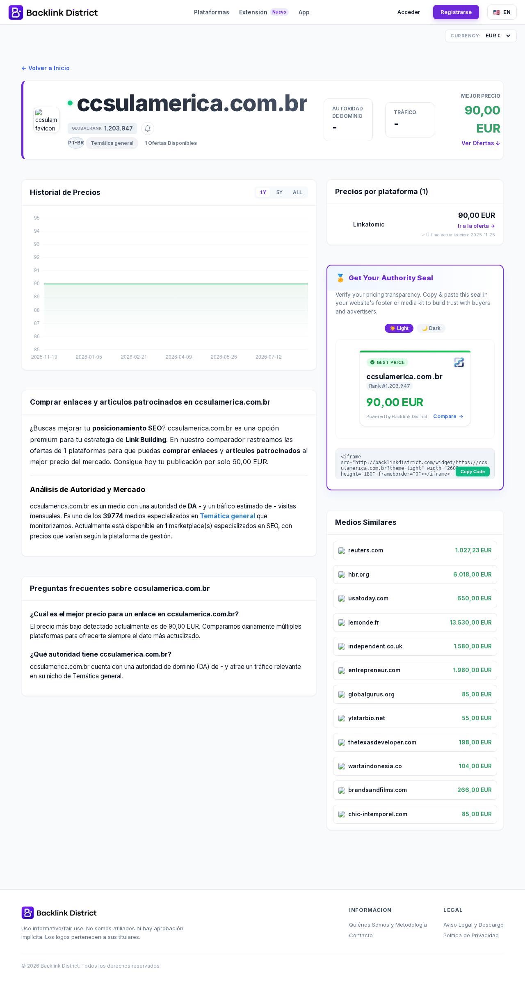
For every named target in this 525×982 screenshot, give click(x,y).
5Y (279, 192)
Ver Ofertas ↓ (480, 143)
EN (507, 12)
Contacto (361, 935)
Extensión (262, 12)
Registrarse (456, 12)
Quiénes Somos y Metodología (388, 924)
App (304, 12)
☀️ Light (399, 328)
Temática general (112, 143)
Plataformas (211, 12)
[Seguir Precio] (147, 128)
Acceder (408, 12)
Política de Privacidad (471, 935)
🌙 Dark (431, 328)
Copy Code (473, 471)
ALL (297, 192)
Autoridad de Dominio (347, 112)
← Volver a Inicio (45, 67)
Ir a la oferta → (476, 226)
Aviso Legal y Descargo (473, 924)
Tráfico (405, 112)
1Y (263, 192)
